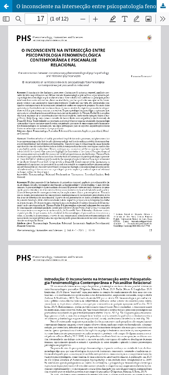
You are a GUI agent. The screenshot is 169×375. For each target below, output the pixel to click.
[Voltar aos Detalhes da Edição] (6, 6)
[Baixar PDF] (163, 6)
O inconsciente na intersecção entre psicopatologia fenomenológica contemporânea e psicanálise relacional (92, 6)
